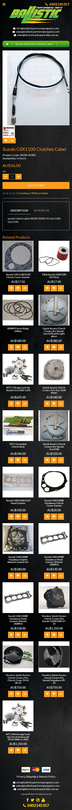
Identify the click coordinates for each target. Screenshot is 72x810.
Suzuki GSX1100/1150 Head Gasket (18, 501)
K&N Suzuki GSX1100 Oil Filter (54, 275)
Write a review (39, 193)
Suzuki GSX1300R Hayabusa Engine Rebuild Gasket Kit (18, 559)
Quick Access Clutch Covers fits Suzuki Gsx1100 (54, 447)
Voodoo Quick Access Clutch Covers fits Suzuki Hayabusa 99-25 (54, 679)
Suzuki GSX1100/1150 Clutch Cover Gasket (18, 275)
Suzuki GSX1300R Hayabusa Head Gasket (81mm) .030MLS (54, 560)
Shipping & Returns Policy (40, 776)
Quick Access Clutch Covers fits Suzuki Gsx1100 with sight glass (54, 332)
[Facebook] (27, 800)
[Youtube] (43, 800)
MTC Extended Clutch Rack (18, 445)
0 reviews (23, 193)
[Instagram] (38, 800)
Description (19, 210)
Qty (4, 171)
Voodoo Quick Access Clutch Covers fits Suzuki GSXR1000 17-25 (54, 620)
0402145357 (58, 4)
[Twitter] (32, 800)
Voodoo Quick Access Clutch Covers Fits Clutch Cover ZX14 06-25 (18, 679)
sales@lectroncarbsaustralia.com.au (37, 34)
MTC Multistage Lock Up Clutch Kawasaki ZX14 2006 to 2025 (18, 737)
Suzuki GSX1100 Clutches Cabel (34, 43)
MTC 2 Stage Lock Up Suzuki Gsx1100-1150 (18, 388)
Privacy (21, 776)
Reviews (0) (41, 210)
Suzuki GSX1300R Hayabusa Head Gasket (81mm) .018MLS (18, 620)
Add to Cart (36, 185)
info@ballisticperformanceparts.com (37, 28)
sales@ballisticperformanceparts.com (38, 31)
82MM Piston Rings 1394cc (18, 329)
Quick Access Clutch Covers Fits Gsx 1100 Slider (54, 390)
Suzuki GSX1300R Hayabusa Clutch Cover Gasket (54, 503)
